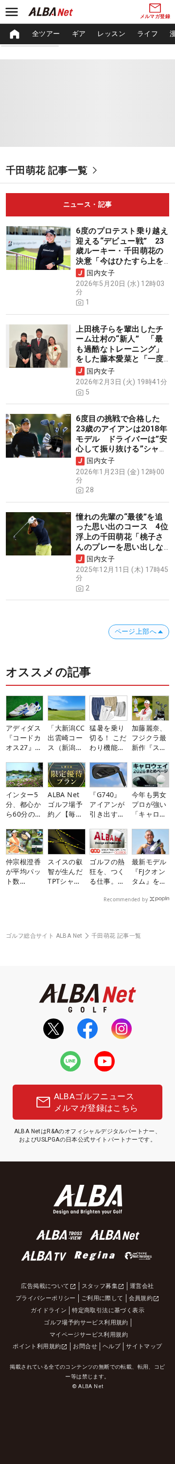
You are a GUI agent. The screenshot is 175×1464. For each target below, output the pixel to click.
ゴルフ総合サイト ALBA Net (44, 935)
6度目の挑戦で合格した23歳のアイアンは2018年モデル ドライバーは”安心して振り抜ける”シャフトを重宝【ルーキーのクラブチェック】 (121, 443)
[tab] (87, 204)
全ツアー (46, 33)
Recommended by (126, 899)
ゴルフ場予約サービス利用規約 (86, 1322)
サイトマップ (144, 1346)
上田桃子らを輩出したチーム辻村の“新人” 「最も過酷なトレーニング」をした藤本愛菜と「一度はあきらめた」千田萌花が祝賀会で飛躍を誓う (119, 354)
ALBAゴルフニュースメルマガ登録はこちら (96, 1102)
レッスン (111, 33)
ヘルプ (112, 1346)
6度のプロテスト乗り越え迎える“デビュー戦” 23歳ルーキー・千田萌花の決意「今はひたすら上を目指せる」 (122, 250)
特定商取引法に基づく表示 (108, 1310)
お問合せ (85, 1346)
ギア (79, 33)
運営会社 (142, 1286)
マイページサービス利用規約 (89, 1334)
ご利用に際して (102, 1298)
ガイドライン (49, 1310)
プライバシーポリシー (46, 1298)
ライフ (147, 33)
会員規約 (141, 1298)
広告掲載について (45, 1286)
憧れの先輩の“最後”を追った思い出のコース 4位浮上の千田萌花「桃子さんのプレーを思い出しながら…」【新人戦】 (122, 536)
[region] (87, 34)
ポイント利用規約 (37, 1346)
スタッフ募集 (100, 1286)
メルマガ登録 (155, 16)
